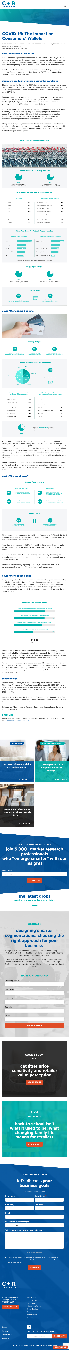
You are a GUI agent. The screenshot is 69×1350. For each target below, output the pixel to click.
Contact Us (11, 1306)
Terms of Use (7, 1334)
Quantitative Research (11, 46)
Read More (34, 1144)
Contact (30, 1317)
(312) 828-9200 (8, 1302)
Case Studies (32, 1309)
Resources (31, 1311)
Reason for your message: (17, 1221)
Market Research (38, 44)
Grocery (56, 44)
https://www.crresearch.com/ (18, 720)
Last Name (40, 1196)
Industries (32, 1303)
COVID (28, 44)
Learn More (34, 1082)
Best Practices (19, 44)
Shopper (49, 44)
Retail (63, 44)
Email (8, 1213)
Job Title (39, 1204)
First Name (10, 1196)
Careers (5, 1327)
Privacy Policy (7, 1331)
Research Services (35, 1306)
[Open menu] (65, 6)
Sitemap (5, 1338)
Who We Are (32, 1314)
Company (10, 1204)
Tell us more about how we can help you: (24, 1230)
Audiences (32, 1300)
